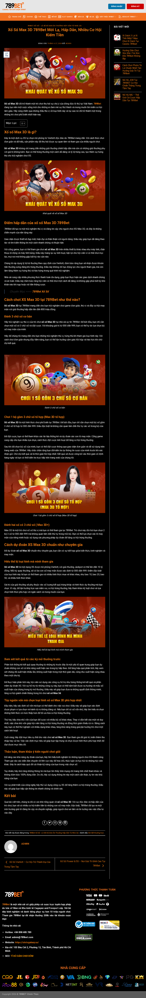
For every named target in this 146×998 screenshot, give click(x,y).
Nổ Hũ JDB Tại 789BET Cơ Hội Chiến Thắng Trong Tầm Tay (131, 84)
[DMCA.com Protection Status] (83, 937)
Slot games (67, 17)
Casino (30, 17)
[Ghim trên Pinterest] (60, 822)
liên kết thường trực (96, 833)
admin (68, 43)
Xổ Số (54, 17)
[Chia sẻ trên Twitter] (49, 822)
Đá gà (92, 17)
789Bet (6, 904)
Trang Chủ (16, 17)
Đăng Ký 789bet (129, 17)
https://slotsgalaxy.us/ (27, 942)
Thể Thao (42, 17)
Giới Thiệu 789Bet (107, 17)
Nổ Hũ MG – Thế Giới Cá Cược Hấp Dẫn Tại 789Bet (131, 97)
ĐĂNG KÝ (135, 6)
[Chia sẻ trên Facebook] (44, 822)
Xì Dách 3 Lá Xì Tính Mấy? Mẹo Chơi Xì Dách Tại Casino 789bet (130, 39)
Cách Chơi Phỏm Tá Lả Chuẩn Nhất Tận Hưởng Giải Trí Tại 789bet (132, 69)
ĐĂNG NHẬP (116, 6)
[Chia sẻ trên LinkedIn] (65, 822)
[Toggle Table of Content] (21, 123)
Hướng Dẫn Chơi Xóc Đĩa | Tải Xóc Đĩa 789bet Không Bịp (131, 54)
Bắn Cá (81, 17)
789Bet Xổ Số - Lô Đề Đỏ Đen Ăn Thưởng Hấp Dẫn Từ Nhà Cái (55, 26)
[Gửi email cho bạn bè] (54, 822)
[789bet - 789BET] (16, 6)
